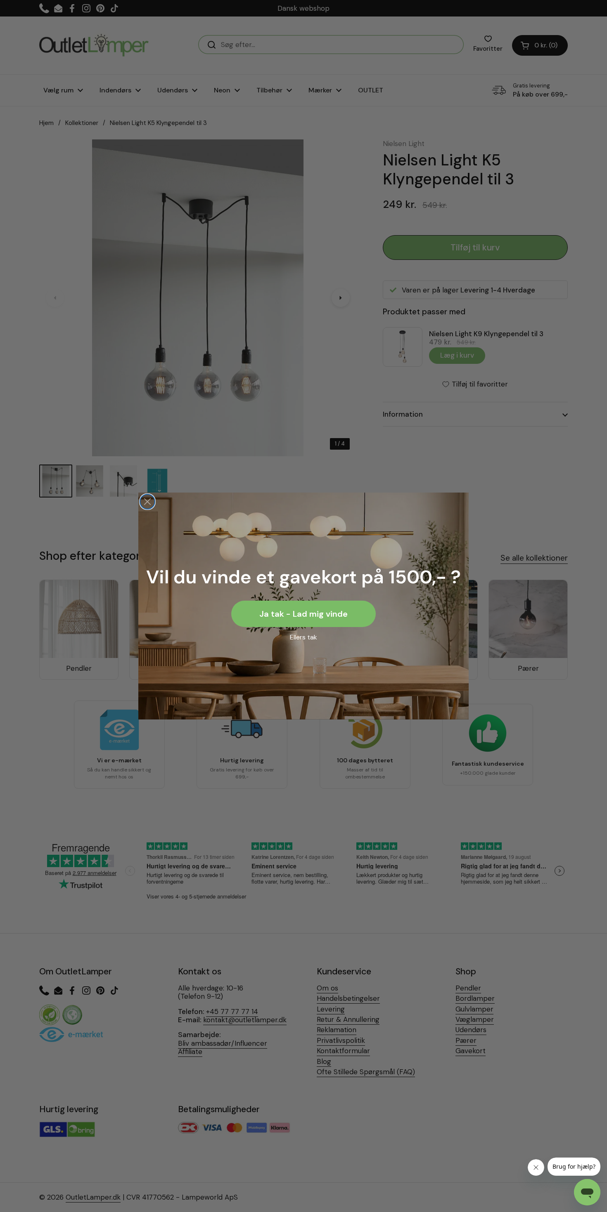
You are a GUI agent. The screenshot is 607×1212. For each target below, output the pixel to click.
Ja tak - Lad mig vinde (303, 613)
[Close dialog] (147, 501)
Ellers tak (303, 637)
